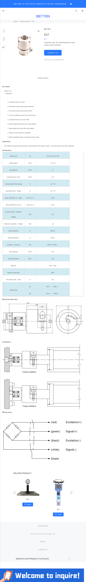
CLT (27, 499)
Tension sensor (25, 21)
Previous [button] (14, 493)
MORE (29, 504)
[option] (4, 32)
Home (16, 21)
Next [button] (71, 493)
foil (33, 21)
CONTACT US (53, 53)
